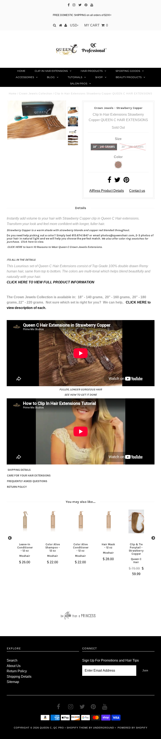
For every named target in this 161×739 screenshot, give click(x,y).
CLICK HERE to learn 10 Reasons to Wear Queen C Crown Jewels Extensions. (54, 247)
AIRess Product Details (106, 190)
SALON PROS (78, 83)
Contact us (137, 190)
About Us (14, 666)
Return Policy (17, 671)
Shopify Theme (77, 727)
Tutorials (75, 77)
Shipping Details (19, 676)
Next (153, 538)
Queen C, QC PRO (52, 727)
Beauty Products (129, 77)
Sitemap (13, 682)
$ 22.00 (52, 562)
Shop (99, 77)
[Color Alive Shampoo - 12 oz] (53, 521)
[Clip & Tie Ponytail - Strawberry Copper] (136, 521)
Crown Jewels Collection (35, 93)
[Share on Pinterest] (126, 181)
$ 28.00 (108, 559)
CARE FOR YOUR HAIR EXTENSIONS (29, 475)
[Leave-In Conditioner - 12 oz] (25, 521)
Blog (51, 77)
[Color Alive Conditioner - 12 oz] (80, 521)
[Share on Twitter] (117, 181)
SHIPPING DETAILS (19, 469)
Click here (27, 241)
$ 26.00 (24, 562)
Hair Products (92, 70)
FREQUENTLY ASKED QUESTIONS (27, 481)
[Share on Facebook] (109, 181)
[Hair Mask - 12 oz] (108, 521)
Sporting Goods (128, 70)
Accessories (25, 77)
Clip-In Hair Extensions (51, 70)
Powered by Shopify (132, 727)
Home (21, 70)
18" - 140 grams (104, 146)
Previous (10, 538)
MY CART (96, 25)
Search (12, 660)
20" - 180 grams (133, 146)
